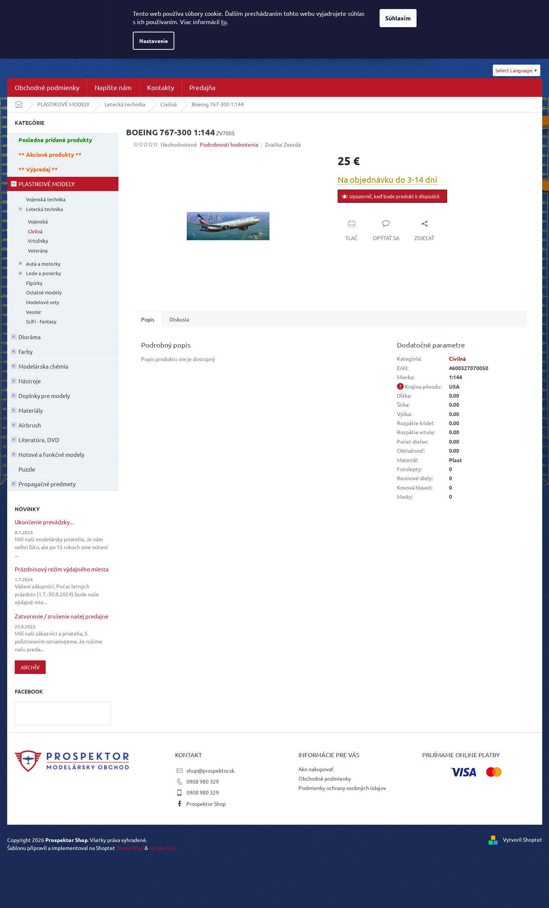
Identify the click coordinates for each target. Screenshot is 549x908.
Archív (30, 667)
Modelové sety (42, 302)
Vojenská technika (46, 199)
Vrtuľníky (38, 240)
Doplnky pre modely (44, 395)
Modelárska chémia (43, 366)
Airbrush (29, 425)
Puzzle (26, 469)
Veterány (38, 250)
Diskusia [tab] (179, 319)
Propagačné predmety (46, 483)
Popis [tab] (147, 319)
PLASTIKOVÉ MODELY (46, 183)
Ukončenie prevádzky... (44, 522)
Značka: (283, 144)
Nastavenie (153, 40)
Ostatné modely (44, 292)
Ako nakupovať (316, 769)
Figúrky (34, 283)
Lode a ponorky (43, 273)
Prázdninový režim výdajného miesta (62, 569)
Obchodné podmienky (324, 778)
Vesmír (33, 312)
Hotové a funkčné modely (51, 454)
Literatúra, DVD (38, 439)
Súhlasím (398, 18)
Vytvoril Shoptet (522, 839)
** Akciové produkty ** (50, 154)
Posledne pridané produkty (55, 140)
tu (224, 21)
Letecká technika (44, 209)
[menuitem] (47, 87)
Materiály (30, 410)
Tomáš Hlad (129, 847)
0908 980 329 (202, 781)
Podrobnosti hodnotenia (229, 144)
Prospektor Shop (206, 803)
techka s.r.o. (163, 847)
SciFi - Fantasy (41, 321)
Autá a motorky (43, 263)
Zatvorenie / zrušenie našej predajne (61, 616)
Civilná (35, 231)
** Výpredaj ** (38, 169)
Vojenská (38, 221)
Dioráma (29, 336)
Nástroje (29, 380)
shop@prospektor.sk (210, 770)
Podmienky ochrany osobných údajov (342, 787)
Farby (25, 351)
